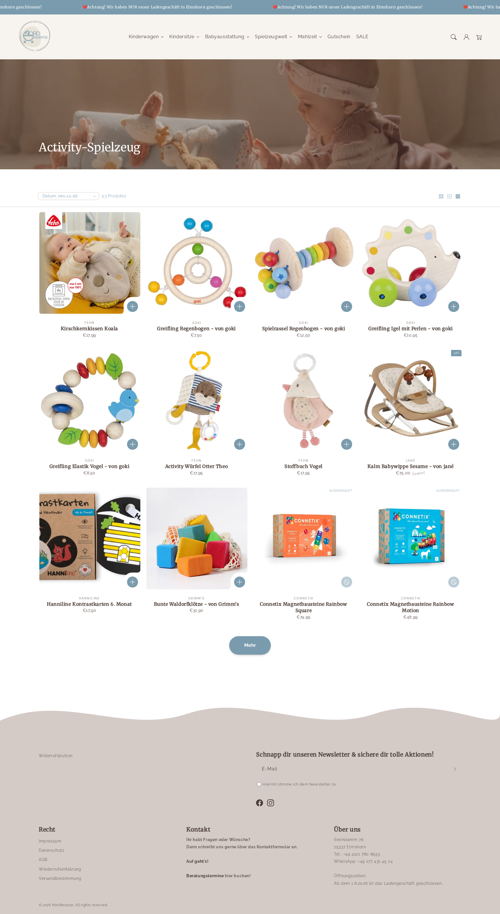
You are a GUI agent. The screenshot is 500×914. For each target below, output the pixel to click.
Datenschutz (52, 850)
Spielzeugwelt (271, 36)
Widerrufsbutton (56, 755)
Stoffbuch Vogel (303, 466)
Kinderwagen (144, 36)
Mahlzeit (307, 36)
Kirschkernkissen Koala (89, 328)
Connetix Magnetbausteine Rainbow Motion (410, 607)
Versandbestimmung (60, 878)
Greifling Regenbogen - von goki (196, 328)
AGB (43, 859)
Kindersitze (181, 36)
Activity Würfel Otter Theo (196, 466)
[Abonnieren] (454, 769)
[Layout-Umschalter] (441, 196)
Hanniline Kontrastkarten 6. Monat (89, 604)
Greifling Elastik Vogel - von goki (89, 466)
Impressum (50, 841)
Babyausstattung (225, 36)
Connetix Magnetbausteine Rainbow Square (303, 607)
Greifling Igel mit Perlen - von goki (410, 328)
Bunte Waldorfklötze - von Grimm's (196, 604)
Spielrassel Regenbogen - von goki (303, 328)
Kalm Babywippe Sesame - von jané (410, 466)
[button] (453, 37)
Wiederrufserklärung (60, 869)
